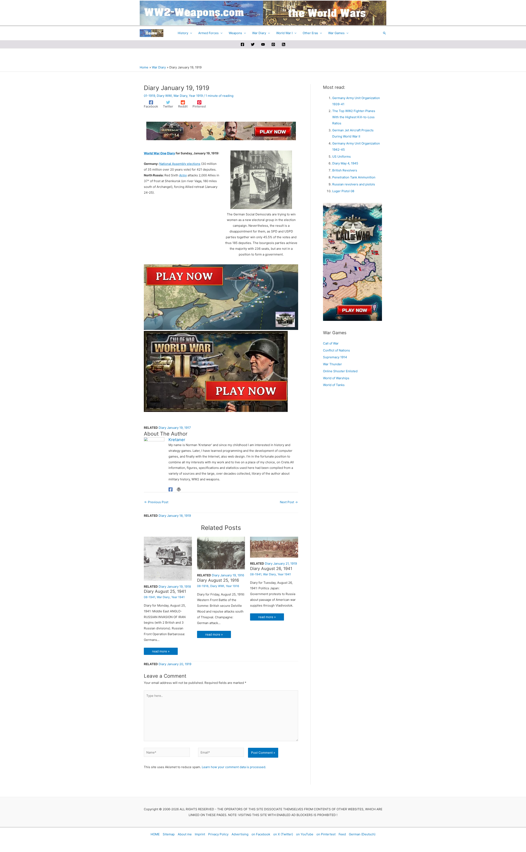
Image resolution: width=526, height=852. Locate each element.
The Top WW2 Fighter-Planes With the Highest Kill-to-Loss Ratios (353, 117)
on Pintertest (326, 834)
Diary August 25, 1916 (218, 580)
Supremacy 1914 (335, 357)
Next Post (289, 502)
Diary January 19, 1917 (175, 428)
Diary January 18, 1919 (175, 516)
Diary (171, 153)
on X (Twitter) (283, 834)
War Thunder (332, 364)
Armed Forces (208, 33)
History (183, 33)
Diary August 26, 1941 (271, 568)
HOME (155, 834)
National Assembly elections (179, 164)
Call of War (331, 343)
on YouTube (304, 834)
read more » (161, 651)
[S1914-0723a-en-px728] (221, 131)
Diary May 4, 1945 (345, 163)
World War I (284, 33)
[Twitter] (253, 44)
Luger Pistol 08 (343, 191)
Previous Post (156, 502)
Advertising (240, 834)
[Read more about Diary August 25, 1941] (168, 558)
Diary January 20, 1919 (175, 664)
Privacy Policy (218, 834)
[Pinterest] (273, 44)
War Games (336, 33)
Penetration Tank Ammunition (353, 177)
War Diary (259, 33)
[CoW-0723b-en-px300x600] (352, 262)
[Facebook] (242, 44)
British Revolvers (344, 170)
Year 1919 (196, 96)
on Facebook (260, 834)
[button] (384, 33)
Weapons (235, 33)
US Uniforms (341, 156)
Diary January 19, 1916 (228, 575)
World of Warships (336, 378)
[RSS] (283, 44)
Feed (342, 834)
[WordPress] (179, 489)
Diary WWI (164, 96)
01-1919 (149, 96)
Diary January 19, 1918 (175, 586)
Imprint (200, 834)
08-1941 (149, 597)
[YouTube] (263, 44)
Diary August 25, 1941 (165, 591)
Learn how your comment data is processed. (234, 767)
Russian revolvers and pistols (353, 184)
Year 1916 (232, 586)
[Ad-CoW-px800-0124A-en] (221, 297)
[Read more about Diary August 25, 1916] (221, 553)
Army (183, 175)
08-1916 (203, 586)
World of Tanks (334, 385)
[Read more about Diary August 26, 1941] (274, 547)
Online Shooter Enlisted (340, 371)
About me (185, 834)
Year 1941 (178, 597)
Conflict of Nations (336, 350)
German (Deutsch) (362, 834)
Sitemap (169, 834)
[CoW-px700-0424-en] (216, 371)
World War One (155, 153)
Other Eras (310, 33)
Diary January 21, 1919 (281, 563)
